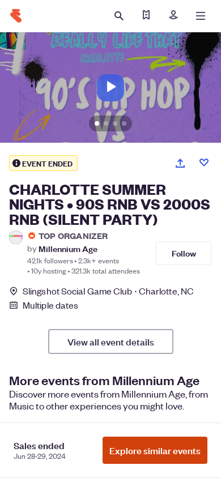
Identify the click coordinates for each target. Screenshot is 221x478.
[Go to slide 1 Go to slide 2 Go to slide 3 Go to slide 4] (110, 87)
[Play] (110, 87)
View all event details (110, 341)
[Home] (16, 16)
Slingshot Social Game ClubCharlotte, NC (108, 291)
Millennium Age (68, 248)
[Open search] (119, 16)
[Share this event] (180, 163)
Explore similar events (155, 450)
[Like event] (204, 162)
